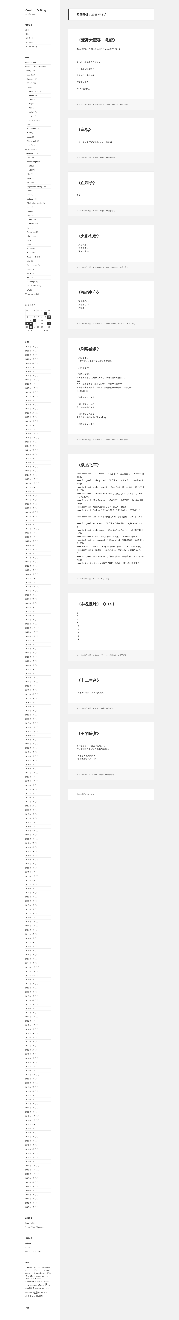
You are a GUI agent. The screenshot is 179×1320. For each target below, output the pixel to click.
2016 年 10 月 (30, 831)
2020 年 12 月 (30, 628)
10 (49, 317)
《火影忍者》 (89, 235)
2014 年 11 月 (30, 922)
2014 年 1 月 (30, 963)
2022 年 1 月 (30, 574)
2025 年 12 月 (30, 380)
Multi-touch (31, 257)
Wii (28, 290)
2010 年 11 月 (30, 1120)
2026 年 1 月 (30, 376)
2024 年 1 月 (30, 475)
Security (30, 273)
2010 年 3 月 (30, 1153)
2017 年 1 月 (30, 818)
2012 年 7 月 (30, 1037)
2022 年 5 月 (30, 558)
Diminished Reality (34, 203)
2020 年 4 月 (30, 661)
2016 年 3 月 (30, 859)
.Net (28, 157)
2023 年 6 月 (30, 504)
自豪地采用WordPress (85, 794)
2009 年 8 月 (30, 1182)
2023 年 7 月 (30, 500)
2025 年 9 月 (30, 392)
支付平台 (37, 1288)
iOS (28, 215)
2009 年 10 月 (30, 1174)
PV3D (38, 1279)
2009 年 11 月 (30, 1170)
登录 (27, 34)
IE (46, 1273)
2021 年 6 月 (30, 603)
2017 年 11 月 (30, 777)
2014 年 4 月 (30, 950)
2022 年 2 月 (30, 570)
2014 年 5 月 (30, 946)
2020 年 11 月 (30, 632)
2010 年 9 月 (30, 1128)
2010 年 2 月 (30, 1157)
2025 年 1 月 (30, 425)
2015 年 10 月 (30, 880)
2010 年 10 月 (30, 1124)
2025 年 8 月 (30, 396)
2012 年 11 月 (30, 1021)
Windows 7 (28, 1285)
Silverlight (31, 282)
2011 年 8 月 (30, 1083)
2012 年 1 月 (30, 1062)
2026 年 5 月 (30, 359)
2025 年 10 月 (30, 388)
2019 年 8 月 (30, 694)
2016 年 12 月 (30, 822)
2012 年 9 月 (30, 1029)
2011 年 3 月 (30, 1104)
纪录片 (28, 1296)
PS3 (30, 108)
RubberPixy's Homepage (35, 1227)
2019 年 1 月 (30, 723)
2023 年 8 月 (30, 495)
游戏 (27, 1292)
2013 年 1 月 (30, 1013)
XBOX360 (32, 120)
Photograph (31, 141)
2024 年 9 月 (30, 442)
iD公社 (27, 1247)
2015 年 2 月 (30, 909)
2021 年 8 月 (30, 595)
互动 (49, 1285)
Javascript (31, 232)
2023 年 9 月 (30, 491)
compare (27, 1273)
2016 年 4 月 (30, 855)
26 (31, 327)
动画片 (31, 1288)
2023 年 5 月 (30, 508)
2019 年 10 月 (30, 686)
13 (35, 320)
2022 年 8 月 (30, 545)
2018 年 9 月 (30, 740)
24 (49, 324)
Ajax (29, 174)
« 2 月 (30, 330)
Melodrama (31, 129)
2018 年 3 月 (30, 764)
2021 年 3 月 (30, 615)
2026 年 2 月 (30, 371)
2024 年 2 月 (30, 471)
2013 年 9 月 (30, 979)
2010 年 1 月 (30, 1161)
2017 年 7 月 (30, 793)
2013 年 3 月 (30, 1004)
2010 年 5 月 (30, 1145)
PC (30, 104)
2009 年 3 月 (30, 1203)
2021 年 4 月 (30, 611)
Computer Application (34, 66)
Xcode (41, 1285)
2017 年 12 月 (30, 773)
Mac (30, 100)
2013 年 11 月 (30, 971)
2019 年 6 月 (30, 702)
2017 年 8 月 (30, 789)
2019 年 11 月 (30, 682)
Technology (29, 153)
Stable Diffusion (33, 286)
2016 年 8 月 (30, 839)
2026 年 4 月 (30, 363)
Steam (46, 1281)
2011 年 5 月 (30, 1095)
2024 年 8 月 (30, 446)
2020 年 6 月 (30, 653)
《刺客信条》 (89, 348)
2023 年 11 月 (30, 483)
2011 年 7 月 (30, 1087)
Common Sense (31, 62)
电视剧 (41, 1293)
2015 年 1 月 (30, 913)
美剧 (33, 1296)
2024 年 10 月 (30, 438)
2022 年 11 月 (30, 533)
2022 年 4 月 (30, 562)
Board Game (33, 91)
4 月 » (46, 330)
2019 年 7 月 (30, 698)
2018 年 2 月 (30, 768)
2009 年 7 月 (30, 1186)
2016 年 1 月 (30, 868)
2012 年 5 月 (30, 1046)
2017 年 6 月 (30, 797)
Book (29, 75)
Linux (29, 244)
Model (29, 253)
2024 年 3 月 (30, 467)
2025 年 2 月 (30, 421)
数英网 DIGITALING (33, 1251)
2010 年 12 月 (30, 1116)
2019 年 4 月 (30, 711)
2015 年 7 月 (30, 893)
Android (30, 178)
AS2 (30, 166)
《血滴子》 (87, 182)
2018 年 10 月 (30, 735)
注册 (27, 30)
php (28, 261)
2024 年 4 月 (30, 462)
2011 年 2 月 (30, 1108)
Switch (31, 112)
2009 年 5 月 (30, 1195)
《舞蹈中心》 (89, 292)
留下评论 (125, 104)
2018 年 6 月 (30, 752)
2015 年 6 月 (30, 897)
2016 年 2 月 (30, 864)
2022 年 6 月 (30, 553)
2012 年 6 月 (30, 1041)
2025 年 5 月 (30, 409)
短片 (45, 1293)
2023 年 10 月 (30, 487)
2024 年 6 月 (30, 454)
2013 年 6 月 (30, 992)
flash (36, 1273)
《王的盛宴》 (89, 733)
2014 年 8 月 (30, 934)
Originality (29, 149)
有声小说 (42, 1288)
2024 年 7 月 (30, 450)
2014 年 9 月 (30, 930)
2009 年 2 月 (30, 1207)
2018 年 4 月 (30, 760)
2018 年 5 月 (30, 756)
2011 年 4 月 (30, 1099)
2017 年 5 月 (30, 802)
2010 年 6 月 (30, 1141)
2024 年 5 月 (30, 458)
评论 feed (29, 42)
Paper (29, 137)
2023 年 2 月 (30, 520)
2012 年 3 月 (30, 1054)
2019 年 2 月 (30, 719)
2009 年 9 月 (30, 1178)
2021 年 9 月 (30, 591)
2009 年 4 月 (30, 1199)
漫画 (30, 1292)
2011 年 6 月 (30, 1091)
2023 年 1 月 (30, 524)
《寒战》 (85, 129)
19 (31, 324)
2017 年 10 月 (30, 781)
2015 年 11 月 (30, 876)
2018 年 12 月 (30, 727)
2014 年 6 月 (30, 942)
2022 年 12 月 (30, 529)
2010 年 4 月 (30, 1149)
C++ (28, 191)
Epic (32, 1273)
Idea (29, 124)
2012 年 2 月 (30, 1058)
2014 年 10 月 (30, 926)
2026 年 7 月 (30, 351)
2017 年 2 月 (30, 814)
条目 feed (29, 38)
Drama (30, 79)
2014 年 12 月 (30, 917)
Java (28, 228)
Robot (29, 269)
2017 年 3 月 (30, 810)
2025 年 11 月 (30, 384)
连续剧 (39, 1296)
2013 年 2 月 (30, 1008)
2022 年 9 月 (30, 541)
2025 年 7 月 (30, 400)
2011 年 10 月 (30, 1075)
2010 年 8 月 (30, 1132)
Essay (27, 71)
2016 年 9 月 (30, 835)
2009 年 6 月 (30, 1190)
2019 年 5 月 (30, 706)
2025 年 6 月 (30, 404)
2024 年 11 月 (30, 433)
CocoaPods (47, 1270)
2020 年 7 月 (30, 649)
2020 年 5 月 (30, 657)
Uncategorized (31, 294)
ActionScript (32, 162)
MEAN (29, 248)
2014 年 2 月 (30, 959)
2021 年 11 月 (30, 582)
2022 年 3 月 (30, 566)
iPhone (31, 95)
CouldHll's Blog (35, 10)
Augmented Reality (34, 186)
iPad (30, 220)
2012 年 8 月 (30, 1033)
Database (30, 199)
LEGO (29, 240)
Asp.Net (47, 1268)
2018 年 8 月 (30, 744)
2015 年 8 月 (30, 888)
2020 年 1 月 (30, 673)
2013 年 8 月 (30, 984)
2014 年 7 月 (30, 938)
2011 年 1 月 (30, 1112)
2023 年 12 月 (30, 479)
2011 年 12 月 (30, 1066)
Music (29, 133)
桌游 (47, 1288)
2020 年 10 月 (30, 636)
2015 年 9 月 (30, 884)
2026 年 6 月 (30, 355)
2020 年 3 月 (30, 665)
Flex (28, 207)
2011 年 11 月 (30, 1070)
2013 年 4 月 (30, 1000)
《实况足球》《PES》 (97, 604)
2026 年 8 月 (30, 347)
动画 (26, 1288)
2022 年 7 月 (30, 549)
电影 (36, 1292)
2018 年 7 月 (30, 748)
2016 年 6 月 (30, 847)
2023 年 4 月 (30, 512)
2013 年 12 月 (30, 967)
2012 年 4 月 (30, 1050)
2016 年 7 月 (30, 843)
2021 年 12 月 (30, 578)
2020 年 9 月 (30, 640)
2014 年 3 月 (30, 955)
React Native (32, 265)
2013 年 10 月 (30, 975)
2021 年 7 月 (30, 599)
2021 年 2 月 (30, 620)
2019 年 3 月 (30, 715)
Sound (29, 145)
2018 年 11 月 (30, 731)
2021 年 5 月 (30, 607)
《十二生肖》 (89, 680)
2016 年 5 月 (30, 851)
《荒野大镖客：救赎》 (97, 40)
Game (29, 87)
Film (29, 83)
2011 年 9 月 (30, 1079)
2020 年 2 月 (30, 669)
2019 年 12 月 (30, 677)
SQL (33, 1281)
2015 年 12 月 (30, 872)
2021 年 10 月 (30, 586)
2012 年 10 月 (30, 1025)
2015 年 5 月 (30, 901)
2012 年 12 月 (30, 1017)
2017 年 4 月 (30, 806)
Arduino (30, 182)
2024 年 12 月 (30, 429)
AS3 (30, 170)
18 (27, 324)
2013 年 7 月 (30, 988)
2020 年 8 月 (30, 644)
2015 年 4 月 (30, 905)
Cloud (29, 195)
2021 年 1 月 (30, 624)
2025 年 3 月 (30, 417)
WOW (31, 116)
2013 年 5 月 (30, 996)
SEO (28, 277)
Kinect (29, 236)
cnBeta (28, 1243)
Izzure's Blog (30, 1223)
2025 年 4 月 (30, 413)
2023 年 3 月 (30, 516)
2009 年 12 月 (30, 1166)
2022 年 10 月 (30, 537)
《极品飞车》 (89, 464)
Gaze (29, 211)
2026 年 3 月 (30, 367)
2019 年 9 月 (30, 690)
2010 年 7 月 (30, 1137)
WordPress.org (31, 46)
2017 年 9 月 (30, 785)
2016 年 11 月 (30, 826)
